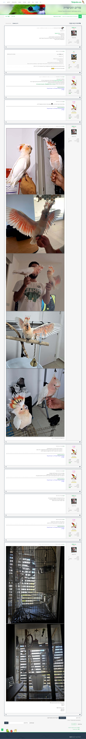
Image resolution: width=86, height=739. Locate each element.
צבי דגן (40, 126)
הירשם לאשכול (75, 729)
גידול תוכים (64, 16)
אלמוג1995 (74, 27)
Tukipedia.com (76, 2)
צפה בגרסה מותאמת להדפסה (73, 727)
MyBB (71, 736)
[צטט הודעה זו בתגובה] (80, 47)
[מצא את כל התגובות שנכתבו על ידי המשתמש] (6, 47)
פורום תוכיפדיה (75, 16)
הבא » (73, 724)
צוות (33, 2)
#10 (63, 544)
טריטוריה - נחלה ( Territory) (50, 84)
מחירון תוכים (14, 2)
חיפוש (29, 2)
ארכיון (4, 2)
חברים (37, 2)
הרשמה (6, 16)
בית (40, 2)
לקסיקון (8, 2)
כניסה (12, 16)
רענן (74, 51)
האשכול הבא (50, 717)
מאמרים (24, 2)
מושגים (19, 2)
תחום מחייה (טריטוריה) (40, 84)
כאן (63, 87)
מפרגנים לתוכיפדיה (60, 87)
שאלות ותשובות (69, 16)
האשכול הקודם (55, 717)
